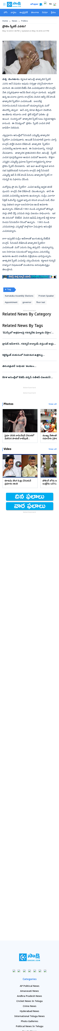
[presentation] (6, 420)
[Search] (41, 4)
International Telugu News (29, 1016)
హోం (5, 12)
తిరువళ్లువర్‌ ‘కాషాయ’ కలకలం (29, 366)
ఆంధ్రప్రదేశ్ (24, 12)
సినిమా (45, 12)
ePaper (35, 4)
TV (50, 4)
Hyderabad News (29, 1011)
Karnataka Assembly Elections (19, 296)
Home (5, 21)
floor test (40, 302)
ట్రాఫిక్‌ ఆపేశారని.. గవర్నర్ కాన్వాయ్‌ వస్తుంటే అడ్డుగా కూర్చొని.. (29, 344)
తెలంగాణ (35, 12)
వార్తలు (13, 12)
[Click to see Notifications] (55, 4)
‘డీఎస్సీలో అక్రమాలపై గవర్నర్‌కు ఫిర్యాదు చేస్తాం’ (28, 332)
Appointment (11, 302)
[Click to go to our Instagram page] (29, 971)
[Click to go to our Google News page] (45, 971)
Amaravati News (29, 991)
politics (24, 21)
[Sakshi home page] (29, 957)
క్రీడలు (53, 12)
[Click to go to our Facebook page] (14, 971)
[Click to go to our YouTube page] (35, 971)
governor (26, 302)
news (14, 21)
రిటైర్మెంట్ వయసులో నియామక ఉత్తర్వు (28, 355)
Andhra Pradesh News (29, 996)
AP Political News (29, 986)
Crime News (29, 1006)
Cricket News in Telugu (29, 1001)
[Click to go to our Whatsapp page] (19, 971)
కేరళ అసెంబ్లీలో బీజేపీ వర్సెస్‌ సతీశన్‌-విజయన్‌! (28, 377)
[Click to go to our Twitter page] (24, 971)
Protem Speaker (46, 296)
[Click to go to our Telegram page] (40, 971)
